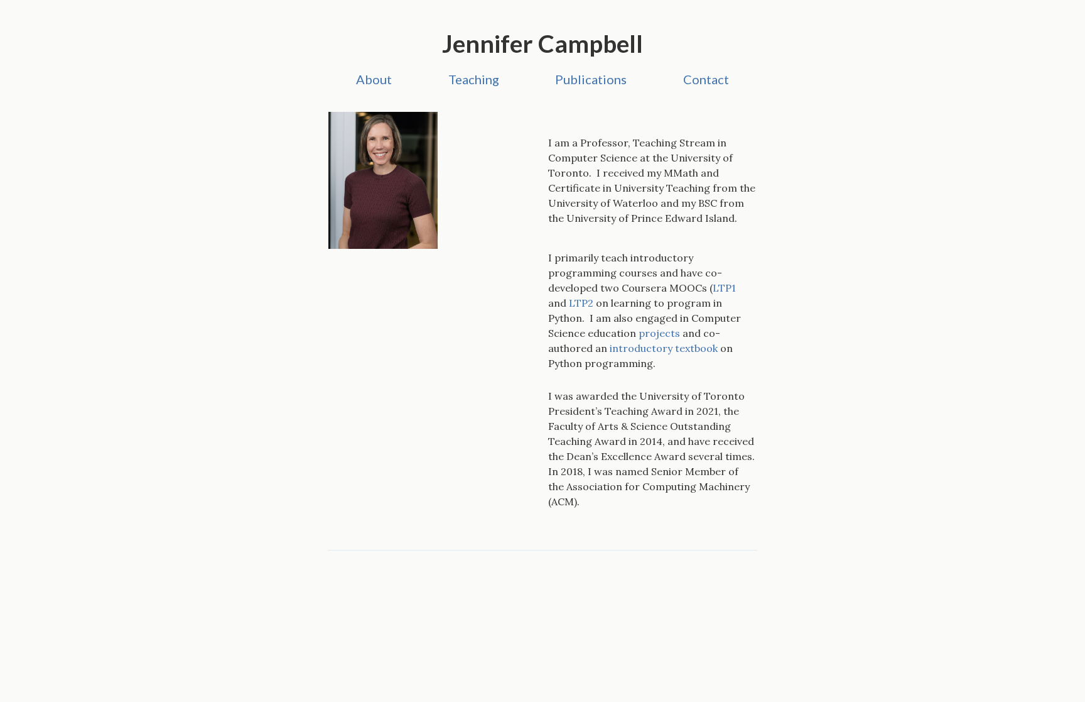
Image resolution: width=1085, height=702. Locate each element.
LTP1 (724, 288)
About (374, 79)
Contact (706, 79)
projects (659, 333)
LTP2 (581, 303)
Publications (591, 79)
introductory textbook (664, 348)
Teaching (473, 79)
